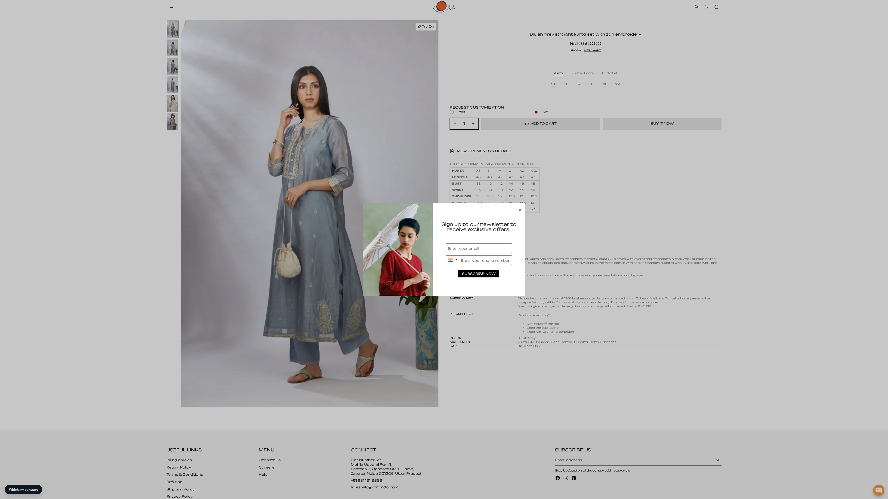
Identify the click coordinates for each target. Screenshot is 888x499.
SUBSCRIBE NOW (479, 274)
